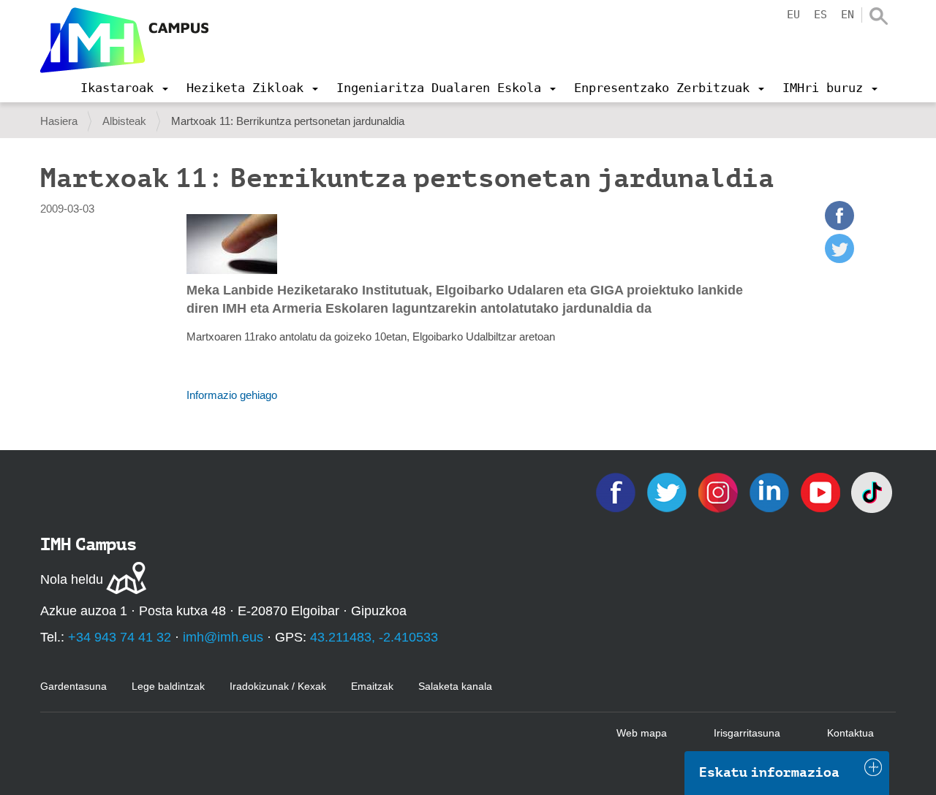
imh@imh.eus (223, 637)
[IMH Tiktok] (872, 491)
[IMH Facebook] (617, 491)
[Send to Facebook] (839, 226)
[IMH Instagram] (719, 491)
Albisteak (124, 121)
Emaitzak (372, 686)
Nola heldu (71, 579)
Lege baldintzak (168, 686)
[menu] (124, 87)
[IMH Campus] (124, 40)
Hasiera (59, 121)
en (847, 14)
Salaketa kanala (455, 686)
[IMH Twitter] (668, 491)
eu (793, 14)
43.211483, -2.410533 (374, 637)
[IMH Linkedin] (770, 491)
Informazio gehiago (231, 395)
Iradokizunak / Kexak (278, 686)
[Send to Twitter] (839, 259)
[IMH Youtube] (822, 491)
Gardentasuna (73, 686)
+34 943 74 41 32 (119, 637)
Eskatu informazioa (769, 772)
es (820, 14)
